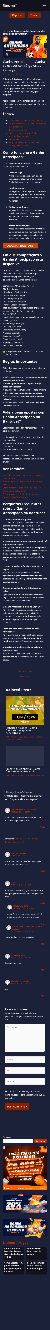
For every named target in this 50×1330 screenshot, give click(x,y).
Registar (17, 15)
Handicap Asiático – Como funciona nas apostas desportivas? (21, 730)
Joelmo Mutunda (18, 955)
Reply (42, 827)
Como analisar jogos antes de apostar (34, 1251)
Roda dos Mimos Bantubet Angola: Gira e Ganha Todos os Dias (13, 1252)
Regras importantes (18, 130)
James (13, 882)
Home (5, 31)
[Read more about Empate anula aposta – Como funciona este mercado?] (25, 755)
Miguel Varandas (20, 906)
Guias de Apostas (26, 737)
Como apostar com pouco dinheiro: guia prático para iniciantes (13, 1267)
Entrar (34, 15)
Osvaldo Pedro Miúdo (20, 981)
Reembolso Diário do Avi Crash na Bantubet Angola (35, 1265)
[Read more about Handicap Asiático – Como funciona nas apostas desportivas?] (25, 710)
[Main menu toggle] (44, 5)
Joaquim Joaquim (18, 853)
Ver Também (14, 139)
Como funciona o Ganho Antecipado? (25, 120)
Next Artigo (25, 677)
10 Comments (11, 737)
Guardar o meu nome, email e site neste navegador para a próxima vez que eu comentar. (25, 1094)
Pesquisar (7, 1137)
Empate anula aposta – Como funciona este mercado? (23, 770)
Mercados (20, 74)
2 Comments (11, 775)
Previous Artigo (25, 672)
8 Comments (8, 74)
